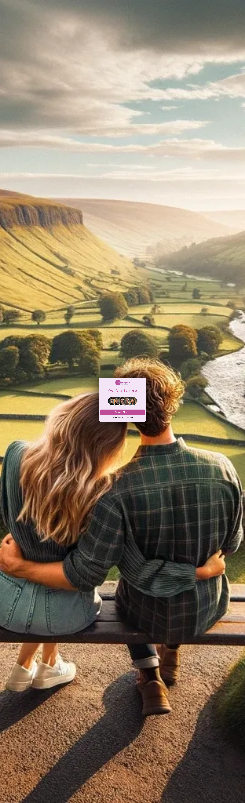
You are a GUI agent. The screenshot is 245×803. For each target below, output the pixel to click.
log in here (129, 417)
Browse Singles (122, 412)
